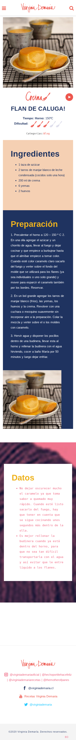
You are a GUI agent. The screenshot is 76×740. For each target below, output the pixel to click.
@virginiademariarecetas (25, 680)
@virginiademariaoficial (24, 674)
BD (67, 737)
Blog (46, 133)
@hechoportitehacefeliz (57, 674)
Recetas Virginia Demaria (40, 696)
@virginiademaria (41, 704)
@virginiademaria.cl (40, 688)
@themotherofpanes (56, 680)
